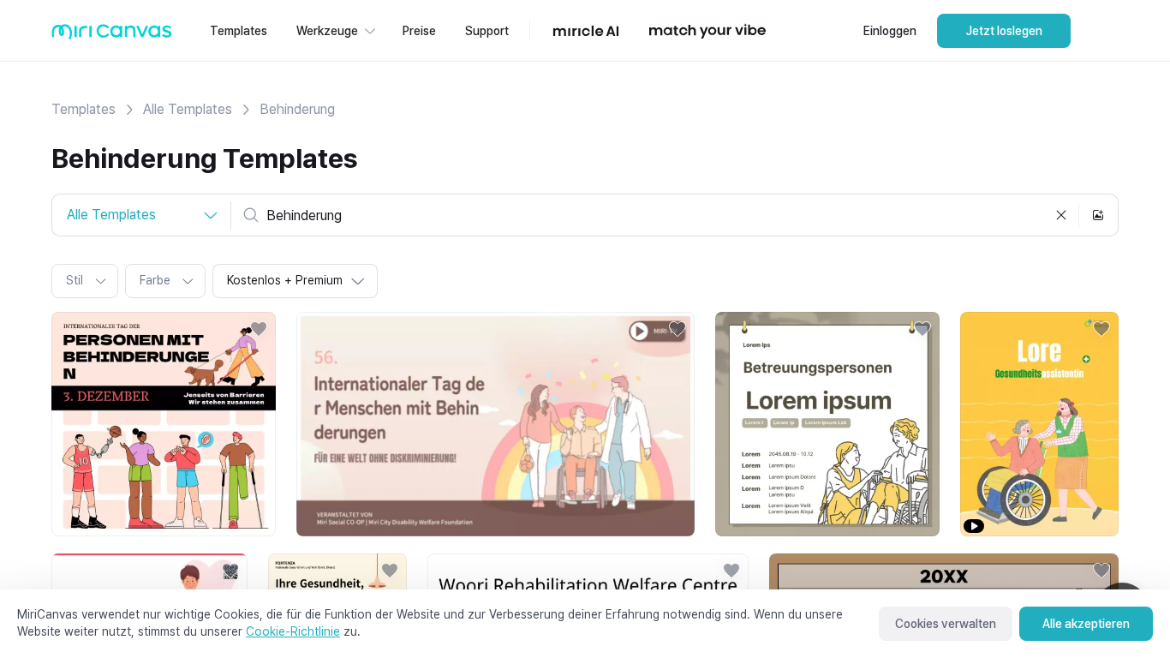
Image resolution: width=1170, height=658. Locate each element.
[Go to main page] (111, 35)
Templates (83, 109)
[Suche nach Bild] (1098, 215)
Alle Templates (187, 109)
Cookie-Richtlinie (293, 631)
